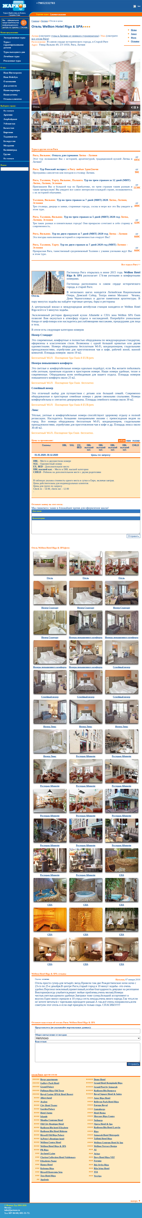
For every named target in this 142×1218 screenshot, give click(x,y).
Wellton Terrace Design (105, 1146)
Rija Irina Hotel (101, 1168)
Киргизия (8, 132)
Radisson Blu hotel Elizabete (54, 1127)
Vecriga (97, 1176)
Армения (7, 114)
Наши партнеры (11, 90)
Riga (96, 1131)
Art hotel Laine (47, 1153)
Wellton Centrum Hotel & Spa (108, 1142)
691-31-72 (24, 1213)
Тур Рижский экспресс (65, 169)
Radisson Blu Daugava (105, 1090)
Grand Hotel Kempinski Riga (108, 1083)
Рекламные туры (12, 60)
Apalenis (44, 1179)
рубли (122, 440)
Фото (133, 37)
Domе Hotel (99, 1079)
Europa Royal (101, 1105)
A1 (95, 1149)
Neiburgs (98, 1120)
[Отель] (48, 293)
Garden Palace (47, 1109)
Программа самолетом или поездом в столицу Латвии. (64, 172)
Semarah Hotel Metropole (106, 1135)
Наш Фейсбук (10, 77)
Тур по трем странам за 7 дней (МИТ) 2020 (80, 201)
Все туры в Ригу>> (130, 264)
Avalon (43, 1101)
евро (128, 440)
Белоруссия (9, 141)
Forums (97, 1160)
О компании (9, 81)
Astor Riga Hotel (102, 1098)
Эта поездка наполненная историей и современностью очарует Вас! (71, 237)
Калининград (10, 150)
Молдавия (8, 145)
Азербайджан (10, 119)
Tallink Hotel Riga (103, 1138)
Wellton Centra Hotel (50, 1142)
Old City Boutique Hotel (52, 1124)
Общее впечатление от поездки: (51, 1035)
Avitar (97, 1153)
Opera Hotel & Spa (103, 1124)
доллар (136, 440)
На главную (8, 111)
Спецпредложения (58, 14)
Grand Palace (47, 1086)
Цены (134, 30)
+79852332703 (45, 3)
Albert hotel (46, 1098)
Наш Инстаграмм (12, 72)
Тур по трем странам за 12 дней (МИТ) (81, 182)
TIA (96, 1172)
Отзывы (135, 41)
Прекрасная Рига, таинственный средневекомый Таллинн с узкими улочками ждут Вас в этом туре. (82, 252)
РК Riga (44, 1149)
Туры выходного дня (14, 52)
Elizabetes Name (48, 1161)
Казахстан (8, 128)
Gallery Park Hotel (49, 1083)
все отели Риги (40, 38)
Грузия (6, 154)
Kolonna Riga (47, 1168)
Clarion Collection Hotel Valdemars (58, 1157)
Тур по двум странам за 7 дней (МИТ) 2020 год (80, 233)
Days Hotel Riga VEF (104, 1157)
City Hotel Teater (48, 1105)
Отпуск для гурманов (65, 155)
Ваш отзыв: (41, 1041)
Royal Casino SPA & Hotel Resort (56, 1094)
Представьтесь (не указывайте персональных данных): (63, 1027)
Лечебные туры (11, 56)
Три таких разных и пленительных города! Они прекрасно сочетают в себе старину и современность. (82, 225)
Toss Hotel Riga (48, 1175)
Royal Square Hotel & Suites (108, 1094)
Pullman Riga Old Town (52, 1090)
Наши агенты (10, 94)
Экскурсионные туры (14, 37)
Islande (43, 1116)
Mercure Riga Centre (104, 1116)
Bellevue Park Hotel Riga (106, 1101)
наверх (134, 1201)
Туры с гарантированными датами (13, 45)
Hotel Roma (100, 1112)
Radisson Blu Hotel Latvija (107, 1127)
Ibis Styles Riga (101, 1164)
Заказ (134, 33)
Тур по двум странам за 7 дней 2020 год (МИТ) (80, 246)
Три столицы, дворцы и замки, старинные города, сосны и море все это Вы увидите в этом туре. (82, 208)
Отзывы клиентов (12, 99)
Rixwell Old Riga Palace (52, 1135)
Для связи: (37, 511)
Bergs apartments (49, 1079)
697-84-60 (14, 1213)
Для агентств (10, 85)
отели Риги (37, 1074)
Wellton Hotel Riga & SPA (53, 1146)
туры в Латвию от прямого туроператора (74, 35)
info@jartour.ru (12, 1210)
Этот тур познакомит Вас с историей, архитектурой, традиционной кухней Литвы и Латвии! (82, 160)
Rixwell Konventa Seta (51, 1172)
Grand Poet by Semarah (105, 1087)
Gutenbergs (99, 1109)
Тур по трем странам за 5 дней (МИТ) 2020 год (81, 218)
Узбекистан (9, 123)
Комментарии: (38, 518)
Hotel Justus (46, 1112)
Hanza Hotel (46, 1164)
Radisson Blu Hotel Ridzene (53, 1131)
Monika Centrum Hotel (51, 1120)
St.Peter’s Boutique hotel (52, 1138)
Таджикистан (10, 136)
